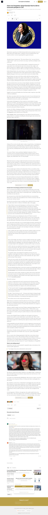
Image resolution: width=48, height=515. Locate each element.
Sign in (45, 1)
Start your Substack (21, 510)
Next (38, 408)
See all (9, 494)
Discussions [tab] (14, 467)
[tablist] (11, 415)
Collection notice (31, 508)
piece (28, 222)
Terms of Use (28, 488)
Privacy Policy (31, 489)
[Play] (12, 19)
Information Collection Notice (24, 489)
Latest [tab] (10, 467)
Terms (27, 508)
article (34, 202)
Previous (10, 408)
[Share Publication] (36, 2)
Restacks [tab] (13, 415)
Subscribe (40, 1)
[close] (33, 474)
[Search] (34, 2)
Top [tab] (8, 467)
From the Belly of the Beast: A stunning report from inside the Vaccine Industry (19, 471)
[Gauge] (39, 19)
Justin (10, 442)
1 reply (11, 458)
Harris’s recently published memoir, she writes (29, 288)
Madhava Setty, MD (12, 12)
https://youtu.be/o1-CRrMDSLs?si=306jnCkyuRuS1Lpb (18, 439)
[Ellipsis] (40, 423)
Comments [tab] (9, 415)
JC (9, 423)
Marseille (10, 77)
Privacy (24, 508)
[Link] (5, 187)
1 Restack (17, 401)
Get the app (29, 510)
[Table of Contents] (1, 257)
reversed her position (16, 277)
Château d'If (10, 112)
